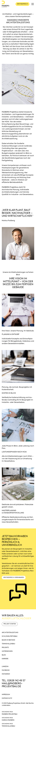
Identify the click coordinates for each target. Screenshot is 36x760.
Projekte (5, 647)
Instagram (6, 674)
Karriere (5, 658)
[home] (5, 4)
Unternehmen (7, 651)
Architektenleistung (10, 632)
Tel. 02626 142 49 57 (13, 680)
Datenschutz (7, 698)
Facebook (6, 670)
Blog (4, 655)
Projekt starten (10, 624)
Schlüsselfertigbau (9, 636)
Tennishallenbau (8, 644)
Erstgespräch (22, 4)
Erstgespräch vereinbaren (13, 577)
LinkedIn (5, 666)
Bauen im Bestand (8, 640)
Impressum (6, 694)
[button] (32, 4)
